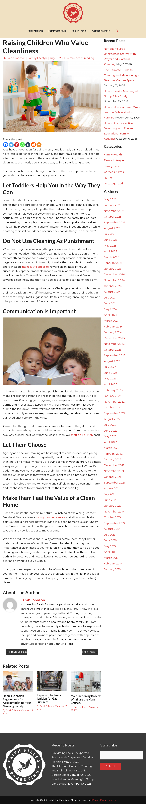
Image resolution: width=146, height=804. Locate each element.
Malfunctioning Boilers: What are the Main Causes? (86, 699)
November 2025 (114, 211)
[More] (38, 144)
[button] (116, 30)
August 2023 (112, 361)
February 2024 (113, 326)
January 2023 (112, 396)
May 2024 (110, 309)
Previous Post (16, 651)
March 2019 (111, 557)
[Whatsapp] (22, 144)
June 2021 (110, 500)
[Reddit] (33, 144)
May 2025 (110, 245)
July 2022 (110, 424)
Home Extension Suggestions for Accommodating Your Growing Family (17, 701)
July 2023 (110, 367)
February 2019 (113, 563)
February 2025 (113, 263)
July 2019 (109, 534)
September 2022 (114, 413)
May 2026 (110, 199)
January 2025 (112, 268)
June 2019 (110, 540)
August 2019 (112, 528)
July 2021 (109, 494)
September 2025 (114, 222)
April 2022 (110, 442)
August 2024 (112, 292)
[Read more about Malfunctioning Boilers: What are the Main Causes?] (86, 681)
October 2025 (112, 216)
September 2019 (114, 523)
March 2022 (111, 448)
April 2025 (110, 251)
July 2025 (110, 234)
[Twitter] (11, 144)
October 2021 (112, 477)
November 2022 (114, 401)
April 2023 (110, 384)
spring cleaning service (50, 517)
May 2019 (110, 546)
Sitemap (112, 800)
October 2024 (113, 286)
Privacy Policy (99, 800)
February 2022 (113, 453)
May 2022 (110, 436)
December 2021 (114, 465)
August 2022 (112, 419)
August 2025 (112, 228)
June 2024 (110, 303)
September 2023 (114, 355)
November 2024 (114, 280)
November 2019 (114, 511)
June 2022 (110, 430)
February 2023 (113, 390)
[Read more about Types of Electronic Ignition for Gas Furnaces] (52, 681)
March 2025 (111, 257)
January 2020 (112, 505)
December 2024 (114, 274)
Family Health (113, 154)
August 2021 (112, 488)
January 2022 (112, 459)
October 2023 (112, 349)
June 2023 (110, 372)
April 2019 (110, 552)
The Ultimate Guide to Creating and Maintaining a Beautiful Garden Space (121, 75)
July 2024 (110, 297)
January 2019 (112, 569)
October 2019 (112, 517)
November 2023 (114, 343)
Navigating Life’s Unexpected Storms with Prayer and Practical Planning (72, 757)
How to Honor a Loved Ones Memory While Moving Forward (122, 112)
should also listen (82, 435)
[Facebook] (5, 144)
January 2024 (112, 332)
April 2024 (110, 315)
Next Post (90, 651)
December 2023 (114, 338)
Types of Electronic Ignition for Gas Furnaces (49, 698)
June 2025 (110, 239)
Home (108, 177)
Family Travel (112, 166)
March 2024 (111, 320)
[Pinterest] (16, 144)
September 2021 (114, 482)
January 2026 (112, 205)
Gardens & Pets (114, 172)
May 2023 (110, 378)
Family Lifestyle (38, 58)
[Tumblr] (27, 144)
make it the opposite (35, 266)
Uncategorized (113, 183)
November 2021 (114, 471)
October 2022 (112, 407)
